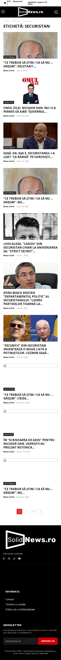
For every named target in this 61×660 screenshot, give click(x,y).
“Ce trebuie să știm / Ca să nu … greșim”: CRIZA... (28, 396)
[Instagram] (9, 558)
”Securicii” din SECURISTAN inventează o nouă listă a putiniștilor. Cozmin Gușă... (26, 349)
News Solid (8, 70)
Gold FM (8, 102)
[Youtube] (19, 558)
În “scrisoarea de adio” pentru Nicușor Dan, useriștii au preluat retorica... (28, 443)
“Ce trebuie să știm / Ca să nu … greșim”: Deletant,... (28, 64)
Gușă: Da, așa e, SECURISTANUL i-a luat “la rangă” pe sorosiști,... (29, 155)
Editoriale (9, 57)
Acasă (6, 21)
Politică (8, 434)
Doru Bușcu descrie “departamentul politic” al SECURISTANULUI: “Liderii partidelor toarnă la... (26, 298)
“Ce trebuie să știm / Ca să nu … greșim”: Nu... (28, 200)
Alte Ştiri (9, 238)
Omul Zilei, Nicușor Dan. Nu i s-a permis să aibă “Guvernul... (29, 110)
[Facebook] (4, 558)
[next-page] (40, 511)
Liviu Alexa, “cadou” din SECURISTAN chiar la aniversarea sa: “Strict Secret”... (30, 247)
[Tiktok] (14, 558)
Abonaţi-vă (48, 641)
